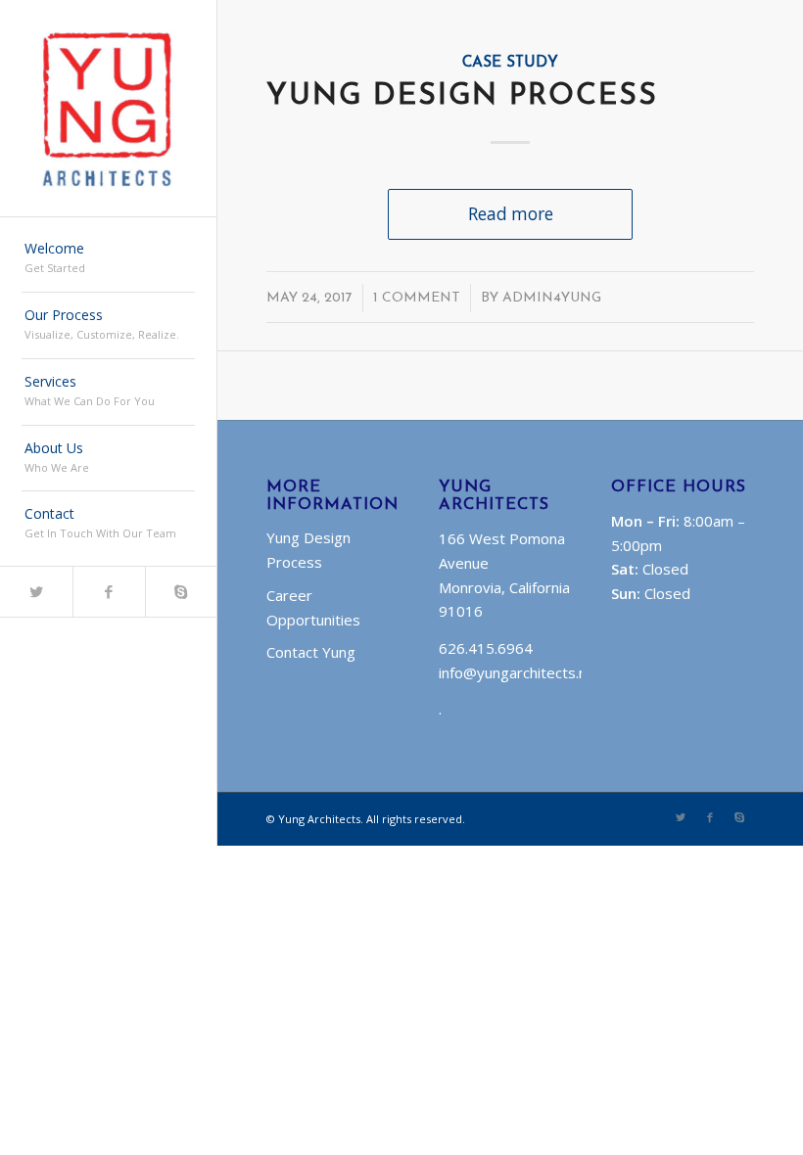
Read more (510, 214)
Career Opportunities (313, 607)
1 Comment (416, 298)
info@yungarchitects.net (520, 672)
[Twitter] (36, 592)
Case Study (510, 62)
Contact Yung (310, 652)
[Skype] (181, 592)
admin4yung (551, 298)
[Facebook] (108, 592)
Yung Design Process (462, 96)
